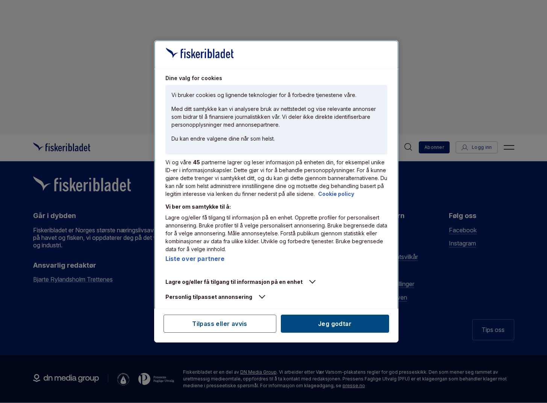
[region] (276, 191)
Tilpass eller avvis (219, 323)
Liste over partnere (195, 258)
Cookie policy (336, 194)
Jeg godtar (335, 323)
